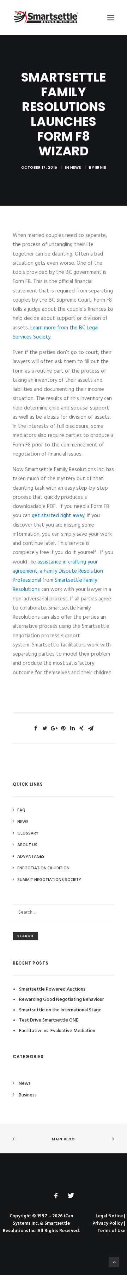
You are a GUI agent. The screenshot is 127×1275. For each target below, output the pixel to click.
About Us (27, 845)
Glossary (27, 833)
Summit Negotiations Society (49, 879)
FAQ (21, 810)
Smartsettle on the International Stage (60, 1010)
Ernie (100, 167)
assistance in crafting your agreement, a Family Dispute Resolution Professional (58, 571)
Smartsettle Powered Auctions (52, 989)
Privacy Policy (107, 1223)
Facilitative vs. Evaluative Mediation (57, 1031)
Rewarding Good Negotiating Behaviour (61, 1000)
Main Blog (63, 1139)
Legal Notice (109, 1216)
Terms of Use (111, 1231)
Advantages (30, 856)
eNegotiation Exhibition (43, 868)
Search (25, 936)
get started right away (57, 515)
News (75, 167)
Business (28, 1095)
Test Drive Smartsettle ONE (48, 1020)
